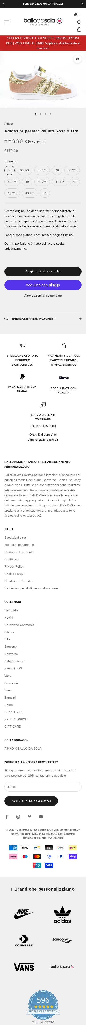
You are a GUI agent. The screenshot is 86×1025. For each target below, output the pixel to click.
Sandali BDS (13, 668)
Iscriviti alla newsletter (31, 801)
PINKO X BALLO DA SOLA (22, 748)
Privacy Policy (14, 566)
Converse (11, 654)
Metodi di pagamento (19, 544)
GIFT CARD (12, 726)
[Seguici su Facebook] (6, 817)
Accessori (11, 683)
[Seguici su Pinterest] (29, 817)
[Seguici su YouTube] (41, 817)
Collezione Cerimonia (19, 625)
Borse (8, 690)
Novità (8, 617)
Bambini (10, 697)
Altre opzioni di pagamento (43, 295)
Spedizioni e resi (15, 537)
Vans (7, 675)
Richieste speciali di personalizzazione (31, 588)
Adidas (9, 123)
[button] (77, 15)
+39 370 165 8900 (43, 426)
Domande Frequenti (18, 552)
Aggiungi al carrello (42, 271)
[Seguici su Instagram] (18, 817)
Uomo (8, 705)
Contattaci (11, 559)
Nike (7, 639)
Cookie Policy (13, 574)
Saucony (10, 646)
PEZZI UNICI (13, 712)
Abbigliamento (14, 661)
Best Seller (11, 610)
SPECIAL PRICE (15, 719)
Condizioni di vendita (18, 581)
